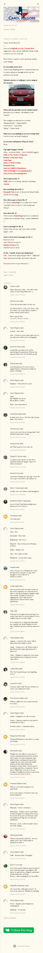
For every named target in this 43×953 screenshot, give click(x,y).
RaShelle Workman (17, 886)
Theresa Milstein (16, 784)
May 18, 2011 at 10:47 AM (18, 467)
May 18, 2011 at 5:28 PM (17, 631)
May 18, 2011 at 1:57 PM (17, 561)
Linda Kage (14, 586)
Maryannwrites (16, 736)
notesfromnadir (16, 414)
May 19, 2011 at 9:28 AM (17, 829)
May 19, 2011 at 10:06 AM (18, 846)
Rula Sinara (14, 364)
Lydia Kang (14, 669)
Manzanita (14, 751)
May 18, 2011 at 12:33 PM (17, 494)
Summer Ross (15, 347)
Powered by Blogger (23, 946)
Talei (12, 611)
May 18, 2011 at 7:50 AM (17, 295)
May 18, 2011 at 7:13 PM (17, 677)
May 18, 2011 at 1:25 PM (17, 509)
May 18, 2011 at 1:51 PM (17, 522)
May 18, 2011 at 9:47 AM (17, 422)
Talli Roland (14, 835)
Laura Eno (14, 683)
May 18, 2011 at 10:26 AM (18, 450)
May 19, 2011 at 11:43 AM (17, 894)
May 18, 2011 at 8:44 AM (17, 357)
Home (6, 30)
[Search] (38, 3)
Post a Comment (10, 918)
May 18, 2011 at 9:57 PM (17, 744)
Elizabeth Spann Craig (18, 501)
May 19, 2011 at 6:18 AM (17, 798)
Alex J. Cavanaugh (17, 488)
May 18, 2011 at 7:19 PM (17, 692)
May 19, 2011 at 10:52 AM (17, 858)
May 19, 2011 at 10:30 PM (18, 913)
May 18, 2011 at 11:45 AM (17, 482)
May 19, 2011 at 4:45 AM (17, 777)
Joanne (13, 286)
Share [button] (5, 272)
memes (10, 275)
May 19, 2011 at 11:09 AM (17, 879)
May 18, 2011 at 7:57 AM (17, 321)
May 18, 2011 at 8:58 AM (17, 374)
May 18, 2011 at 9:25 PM (17, 729)
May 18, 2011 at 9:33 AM (17, 387)
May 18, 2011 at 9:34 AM (17, 408)
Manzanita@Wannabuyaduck (20, 774)
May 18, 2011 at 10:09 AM (18, 437)
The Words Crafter (17, 698)
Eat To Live (14, 865)
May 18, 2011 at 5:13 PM (17, 604)
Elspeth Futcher (16, 456)
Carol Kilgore (15, 328)
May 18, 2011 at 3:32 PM (17, 580)
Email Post (12, 272)
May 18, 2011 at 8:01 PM (17, 707)
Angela (13, 567)
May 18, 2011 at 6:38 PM (17, 662)
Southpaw (14, 516)
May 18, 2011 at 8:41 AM (17, 340)
